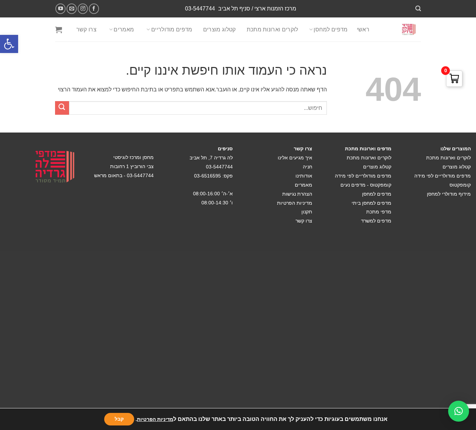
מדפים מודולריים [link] (171, 29)
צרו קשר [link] (86, 29)
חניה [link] (307, 166)
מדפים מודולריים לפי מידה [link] (442, 176)
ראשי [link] (363, 29)
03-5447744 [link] (200, 9)
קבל (119, 419)
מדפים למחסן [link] (331, 29)
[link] (9, 44)
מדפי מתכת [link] (378, 211)
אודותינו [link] (303, 176)
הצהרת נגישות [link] (297, 194)
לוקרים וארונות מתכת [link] (272, 29)
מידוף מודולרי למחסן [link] (449, 194)
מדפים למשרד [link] (376, 221)
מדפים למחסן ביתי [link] (371, 203)
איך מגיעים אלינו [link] (295, 157)
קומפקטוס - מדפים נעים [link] (365, 185)
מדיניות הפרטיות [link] (294, 203)
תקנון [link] (306, 211)
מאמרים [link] (124, 29)
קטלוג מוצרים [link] (219, 29)
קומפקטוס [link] (460, 185)
